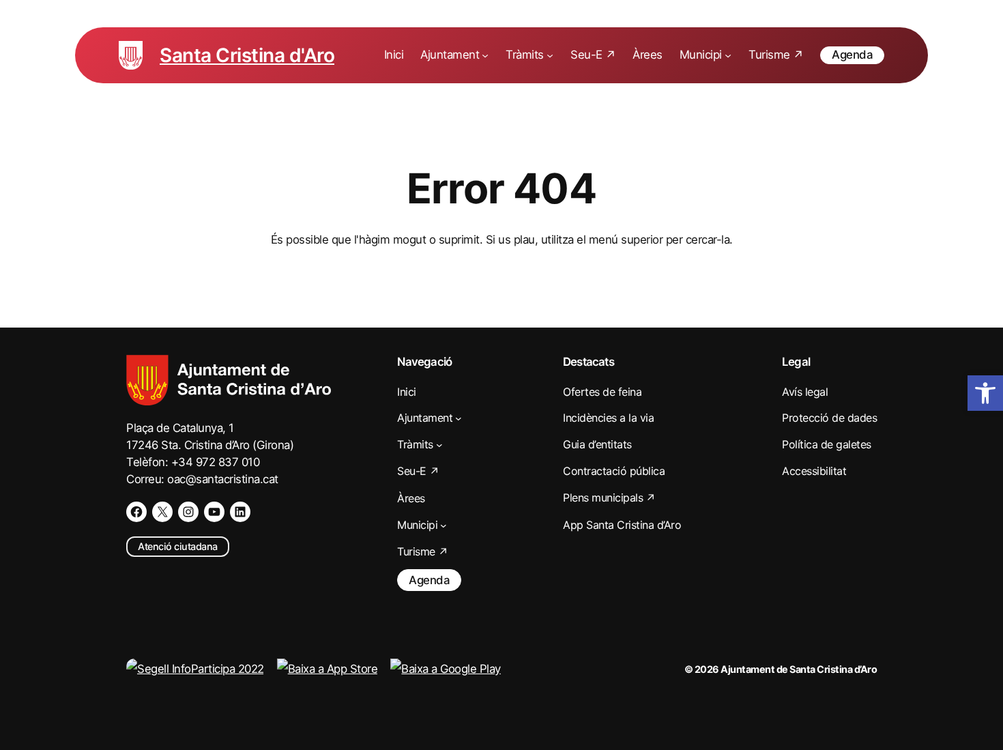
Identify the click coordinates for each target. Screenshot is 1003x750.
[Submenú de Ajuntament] (485, 55)
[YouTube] (214, 512)
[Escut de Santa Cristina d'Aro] (131, 55)
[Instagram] (188, 512)
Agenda (852, 54)
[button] (985, 393)
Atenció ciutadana (178, 546)
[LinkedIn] (240, 512)
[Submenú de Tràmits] (550, 55)
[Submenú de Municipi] (728, 55)
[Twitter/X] (162, 512)
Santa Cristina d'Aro (247, 55)
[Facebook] (136, 512)
